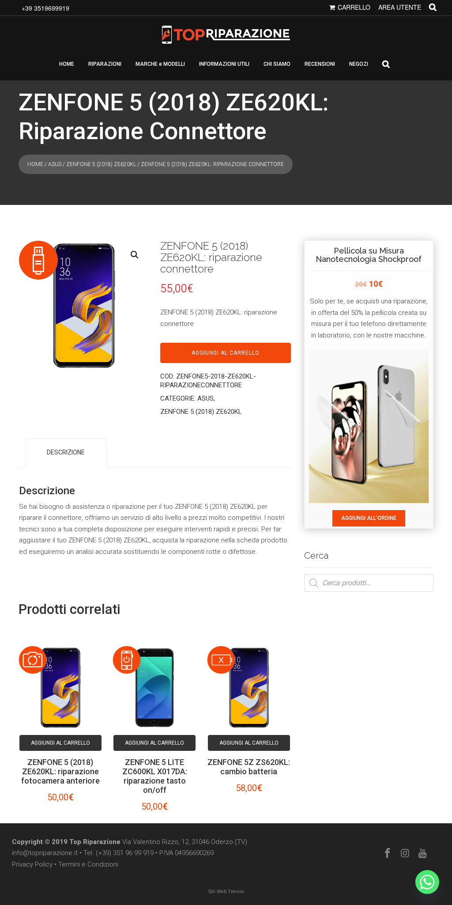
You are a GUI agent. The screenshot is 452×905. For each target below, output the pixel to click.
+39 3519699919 (45, 8)
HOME (66, 64)
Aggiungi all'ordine (368, 518)
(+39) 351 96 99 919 (125, 853)
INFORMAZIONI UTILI (224, 64)
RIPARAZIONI (104, 64)
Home (35, 164)
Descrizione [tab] (66, 452)
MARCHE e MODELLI (160, 64)
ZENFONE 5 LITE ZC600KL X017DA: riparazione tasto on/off (154, 776)
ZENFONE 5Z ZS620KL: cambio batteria (248, 766)
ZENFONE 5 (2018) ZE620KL (101, 164)
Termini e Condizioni (88, 864)
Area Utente (399, 7)
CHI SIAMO (277, 64)
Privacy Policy (32, 864)
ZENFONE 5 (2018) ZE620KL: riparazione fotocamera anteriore (60, 771)
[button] (135, 255)
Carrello (354, 7)
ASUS (54, 164)
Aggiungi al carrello (226, 353)
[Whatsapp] (427, 882)
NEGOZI (358, 64)
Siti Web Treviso (226, 891)
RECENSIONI (320, 64)
